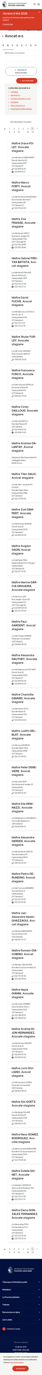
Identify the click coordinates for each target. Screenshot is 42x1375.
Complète (14, 92)
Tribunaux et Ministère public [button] (14, 1282)
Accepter (20, 1369)
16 (28, 132)
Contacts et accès (13, 1329)
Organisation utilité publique (21, 109)
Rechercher (28, 81)
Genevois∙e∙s (15, 95)
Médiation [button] (6, 1289)
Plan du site (21, 1347)
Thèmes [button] (5, 1304)
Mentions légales (21, 1350)
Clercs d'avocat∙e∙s (18, 105)
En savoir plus (8, 24)
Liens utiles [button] (7, 1319)
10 (19, 132)
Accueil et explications (21, 71)
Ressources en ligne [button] (11, 1312)
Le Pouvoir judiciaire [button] (10, 1297)
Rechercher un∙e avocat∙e (14, 53)
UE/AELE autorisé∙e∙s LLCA (21, 99)
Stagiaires (14, 102)
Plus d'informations (17, 1362)
